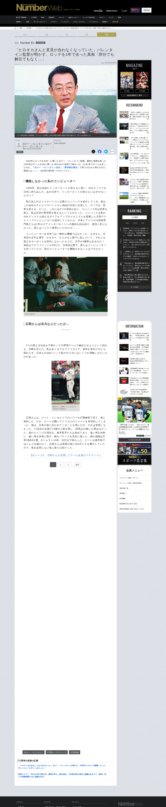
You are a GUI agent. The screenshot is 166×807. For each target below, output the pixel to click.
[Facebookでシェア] (100, 152)
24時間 (135, 223)
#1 (57, 171)
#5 (86, 34)
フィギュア (65, 22)
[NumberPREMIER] (135, 10)
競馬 (119, 17)
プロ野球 (34, 17)
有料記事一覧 (123, 488)
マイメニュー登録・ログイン (129, 478)
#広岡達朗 (74, 752)
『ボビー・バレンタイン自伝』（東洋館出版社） (56, 167)
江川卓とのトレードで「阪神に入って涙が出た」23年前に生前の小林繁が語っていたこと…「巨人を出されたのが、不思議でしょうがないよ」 (136, 243)
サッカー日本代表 (89, 17)
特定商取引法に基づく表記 (128, 504)
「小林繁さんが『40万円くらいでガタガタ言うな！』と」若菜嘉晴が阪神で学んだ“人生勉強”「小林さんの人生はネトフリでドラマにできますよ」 (136, 255)
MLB (42, 17)
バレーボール (93, 22)
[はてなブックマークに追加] (106, 152)
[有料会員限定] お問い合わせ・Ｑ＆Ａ (131, 509)
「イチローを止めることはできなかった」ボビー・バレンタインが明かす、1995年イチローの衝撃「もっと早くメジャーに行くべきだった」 (61, 767)
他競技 (104, 22)
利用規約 (122, 493)
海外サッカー (72, 17)
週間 (142, 223)
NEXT (77, 464)
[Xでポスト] (93, 152)
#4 (66, 34)
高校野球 (51, 17)
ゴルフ (101, 17)
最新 (127, 223)
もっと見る (134, 287)
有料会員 (147, 10)
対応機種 (122, 498)
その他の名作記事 (134, 440)
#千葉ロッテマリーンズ (56, 752)
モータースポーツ (39, 22)
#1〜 (25, 34)
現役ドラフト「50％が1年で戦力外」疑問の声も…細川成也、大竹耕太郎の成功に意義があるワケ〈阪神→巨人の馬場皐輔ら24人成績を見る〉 (62, 775)
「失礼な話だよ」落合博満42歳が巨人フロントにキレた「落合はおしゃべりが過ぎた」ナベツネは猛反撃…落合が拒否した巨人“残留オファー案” (136, 266)
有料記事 (115, 22)
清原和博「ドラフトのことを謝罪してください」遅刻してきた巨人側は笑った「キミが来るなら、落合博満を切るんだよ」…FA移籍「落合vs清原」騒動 (136, 232)
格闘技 (18, 22)
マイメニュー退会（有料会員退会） (131, 483)
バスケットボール (79, 22)
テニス (111, 17)
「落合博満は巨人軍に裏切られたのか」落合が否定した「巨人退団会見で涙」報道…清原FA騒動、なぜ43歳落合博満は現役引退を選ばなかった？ (136, 278)
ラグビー (54, 22)
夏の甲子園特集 (21, 17)
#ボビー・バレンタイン (33, 752)
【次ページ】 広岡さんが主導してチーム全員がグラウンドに (66, 455)
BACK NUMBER (40, 43)
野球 (21, 28)
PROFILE (20, 152)
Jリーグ (61, 17)
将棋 (27, 22)
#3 (47, 34)
